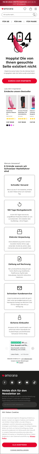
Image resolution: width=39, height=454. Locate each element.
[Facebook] (4, 382)
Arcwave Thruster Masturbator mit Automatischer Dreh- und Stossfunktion (23, 112)
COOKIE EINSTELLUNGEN (19, 450)
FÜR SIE (5, 21)
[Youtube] (26, 382)
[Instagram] (12, 382)
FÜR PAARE (31, 21)
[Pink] (11, 125)
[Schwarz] (7, 125)
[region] (19, 431)
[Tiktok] (34, 382)
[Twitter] (19, 382)
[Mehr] (13, 125)
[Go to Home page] (7, 9)
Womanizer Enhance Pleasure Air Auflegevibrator (11, 112)
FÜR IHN (18, 21)
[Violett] (9, 125)
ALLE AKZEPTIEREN (19, 445)
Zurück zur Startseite (19, 81)
